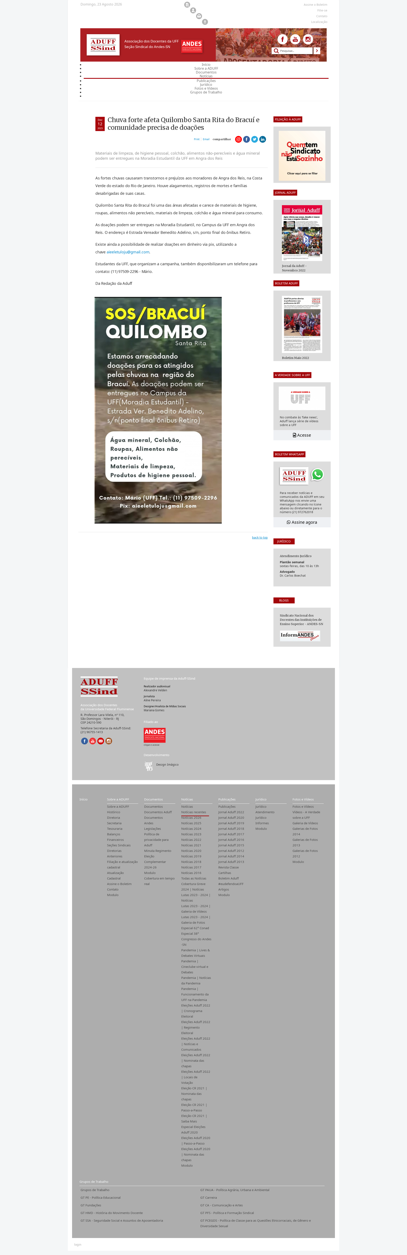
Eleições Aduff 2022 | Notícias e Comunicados (195, 1044)
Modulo (112, 895)
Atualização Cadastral (115, 875)
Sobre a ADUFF (118, 799)
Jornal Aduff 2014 (231, 856)
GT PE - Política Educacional (101, 1197)
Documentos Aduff (158, 812)
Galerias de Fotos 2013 (305, 842)
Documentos (153, 799)
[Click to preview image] (158, 410)
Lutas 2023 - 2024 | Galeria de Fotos (195, 920)
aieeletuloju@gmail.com (128, 251)
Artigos (223, 889)
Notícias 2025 (191, 823)
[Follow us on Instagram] (308, 39)
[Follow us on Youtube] (295, 39)
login (77, 1245)
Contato (112, 889)
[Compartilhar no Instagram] (238, 139)
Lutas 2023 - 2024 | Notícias (195, 897)
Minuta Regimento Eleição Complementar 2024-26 (157, 858)
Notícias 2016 (191, 873)
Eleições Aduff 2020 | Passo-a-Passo (195, 1140)
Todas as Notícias (193, 878)
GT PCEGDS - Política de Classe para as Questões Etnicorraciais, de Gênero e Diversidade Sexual (255, 1223)
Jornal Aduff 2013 (231, 862)
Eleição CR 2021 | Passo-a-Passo (194, 1107)
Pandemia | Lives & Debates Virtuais (195, 953)
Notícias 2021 (191, 845)
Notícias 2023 (191, 834)
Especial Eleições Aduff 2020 (193, 1129)
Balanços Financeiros (115, 837)
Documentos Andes (153, 820)
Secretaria (114, 823)
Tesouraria (114, 828)
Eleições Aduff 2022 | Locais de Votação (195, 1077)
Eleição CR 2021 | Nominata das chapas (194, 1093)
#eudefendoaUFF (231, 884)
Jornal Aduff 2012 (231, 850)
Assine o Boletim (119, 884)
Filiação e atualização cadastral (122, 864)
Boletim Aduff (228, 878)
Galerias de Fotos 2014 (305, 831)
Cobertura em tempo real (159, 881)
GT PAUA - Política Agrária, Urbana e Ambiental (234, 1190)
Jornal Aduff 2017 (231, 834)
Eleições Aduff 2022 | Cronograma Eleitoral (195, 1010)
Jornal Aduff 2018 (231, 828)
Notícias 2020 (191, 850)
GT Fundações (91, 1205)
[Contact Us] (100, 741)
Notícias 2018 (191, 862)
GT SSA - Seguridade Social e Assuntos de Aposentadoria (122, 1220)
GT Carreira (208, 1197)
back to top (260, 537)
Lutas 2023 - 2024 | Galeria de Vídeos (195, 908)
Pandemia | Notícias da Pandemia (196, 980)
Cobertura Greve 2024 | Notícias (193, 886)
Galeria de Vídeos (305, 823)
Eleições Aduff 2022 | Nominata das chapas (195, 1060)
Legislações (152, 828)
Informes (262, 823)
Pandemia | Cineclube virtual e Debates (194, 966)
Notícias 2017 (191, 867)
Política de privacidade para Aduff (156, 839)
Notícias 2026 (191, 817)
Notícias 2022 (191, 839)
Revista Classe (228, 867)
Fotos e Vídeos (303, 799)
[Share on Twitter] (254, 139)
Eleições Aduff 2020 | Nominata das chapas (195, 1154)
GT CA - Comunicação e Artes (221, 1205)
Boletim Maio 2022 (295, 358)
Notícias (187, 799)
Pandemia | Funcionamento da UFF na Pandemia (195, 994)
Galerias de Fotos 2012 (305, 853)
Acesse (303, 435)
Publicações (227, 799)
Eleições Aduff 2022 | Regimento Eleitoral (195, 1027)
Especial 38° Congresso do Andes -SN (196, 939)
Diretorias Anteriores (114, 853)
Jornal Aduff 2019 (231, 823)
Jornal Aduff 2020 (231, 817)
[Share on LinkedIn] (262, 139)
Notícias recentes (193, 812)
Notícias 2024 (191, 828)
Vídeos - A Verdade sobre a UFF (306, 815)
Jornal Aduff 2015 (231, 845)
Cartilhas (224, 873)
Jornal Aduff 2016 (231, 839)
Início (83, 799)
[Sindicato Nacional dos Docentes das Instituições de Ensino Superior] (155, 735)
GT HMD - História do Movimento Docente (112, 1213)
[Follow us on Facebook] (282, 39)
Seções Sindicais (119, 845)
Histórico (113, 812)
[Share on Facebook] (246, 139)
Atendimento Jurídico (265, 815)
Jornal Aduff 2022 (231, 812)
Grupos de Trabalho (93, 1181)
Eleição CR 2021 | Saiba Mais (194, 1118)
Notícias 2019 (191, 856)
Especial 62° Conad (195, 928)
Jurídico (260, 799)
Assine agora (304, 522)
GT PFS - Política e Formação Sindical (227, 1213)
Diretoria (113, 817)
